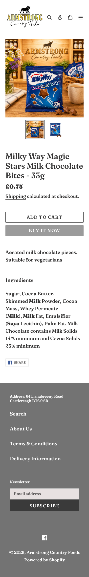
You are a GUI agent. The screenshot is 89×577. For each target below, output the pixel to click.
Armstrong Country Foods (53, 552)
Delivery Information (35, 458)
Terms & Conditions (33, 443)
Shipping (15, 196)
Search (18, 414)
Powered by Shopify (44, 559)
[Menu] (80, 16)
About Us (21, 428)
